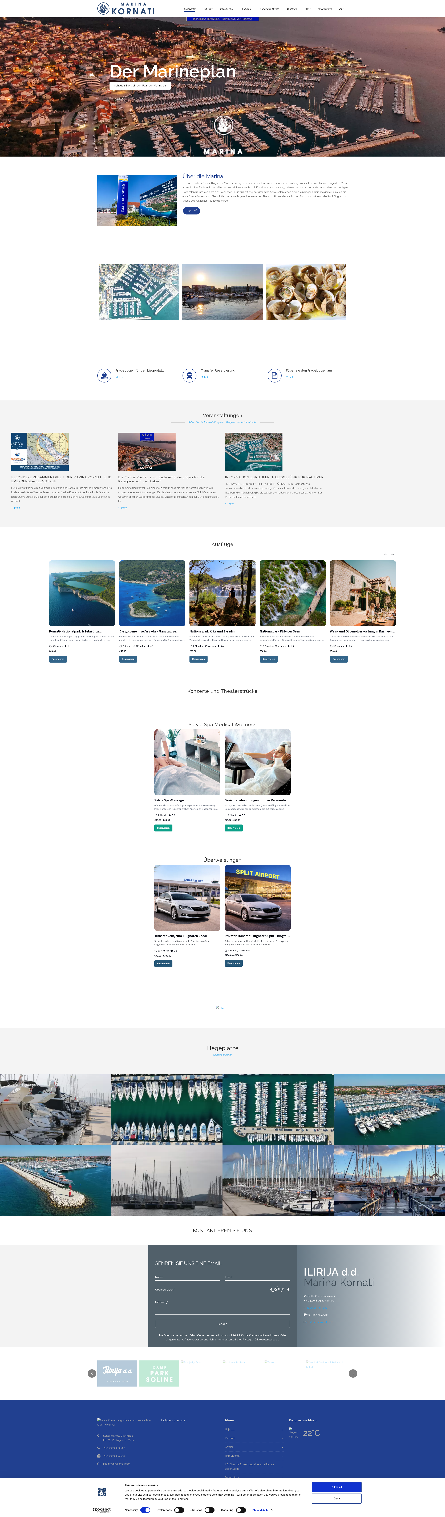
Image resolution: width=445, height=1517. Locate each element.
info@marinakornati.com (319, 1322)
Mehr (190, 210)
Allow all (336, 1487)
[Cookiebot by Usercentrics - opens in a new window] (102, 1510)
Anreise (229, 1447)
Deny (337, 1498)
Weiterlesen (122, 77)
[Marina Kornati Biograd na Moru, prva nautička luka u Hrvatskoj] (126, 8)
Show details (260, 1510)
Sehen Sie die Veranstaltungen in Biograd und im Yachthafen (222, 422)
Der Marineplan (111, 327)
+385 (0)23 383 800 (316, 1307)
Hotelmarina (192, 327)
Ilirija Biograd (232, 1455)
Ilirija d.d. (230, 1429)
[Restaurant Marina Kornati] (306, 292)
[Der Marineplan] (139, 292)
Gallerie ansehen (222, 1054)
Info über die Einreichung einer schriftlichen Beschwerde (249, 1466)
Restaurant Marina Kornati (287, 327)
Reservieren (58, 658)
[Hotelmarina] (222, 292)
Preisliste (230, 1438)
